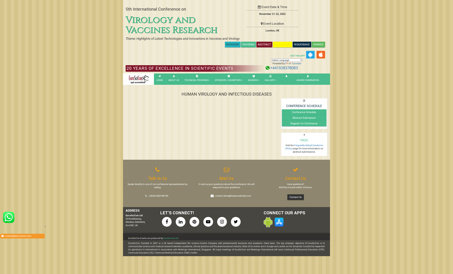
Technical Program (196, 80)
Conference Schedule (304, 112)
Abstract (264, 44)
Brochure (232, 44)
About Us (173, 80)
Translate (296, 63)
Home (160, 80)
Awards (318, 44)
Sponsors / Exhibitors (228, 80)
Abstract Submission (304, 117)
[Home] (138, 79)
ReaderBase (302, 44)
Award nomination (308, 80)
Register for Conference (304, 123)
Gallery (269, 80)
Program (248, 44)
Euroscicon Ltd (171, 238)
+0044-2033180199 (158, 196)
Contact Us (295, 197)
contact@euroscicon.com (18, 236)
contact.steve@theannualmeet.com (233, 196)
